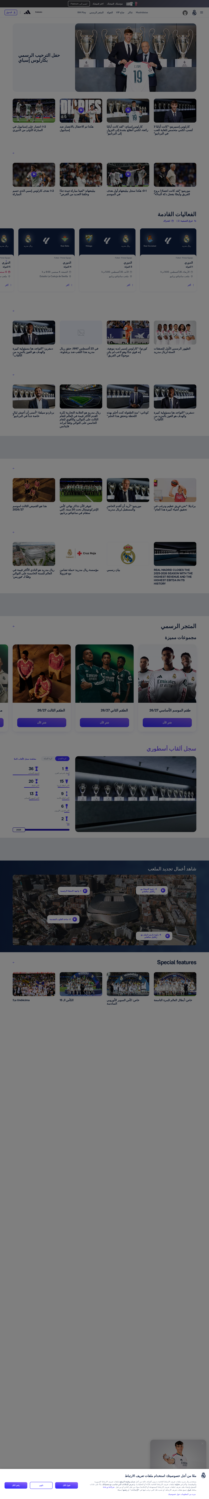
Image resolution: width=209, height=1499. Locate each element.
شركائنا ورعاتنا (108, 1487)
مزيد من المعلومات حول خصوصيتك (182, 1494)
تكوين (41, 1485)
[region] (104, 1484)
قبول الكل (66, 1485)
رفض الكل (16, 1485)
